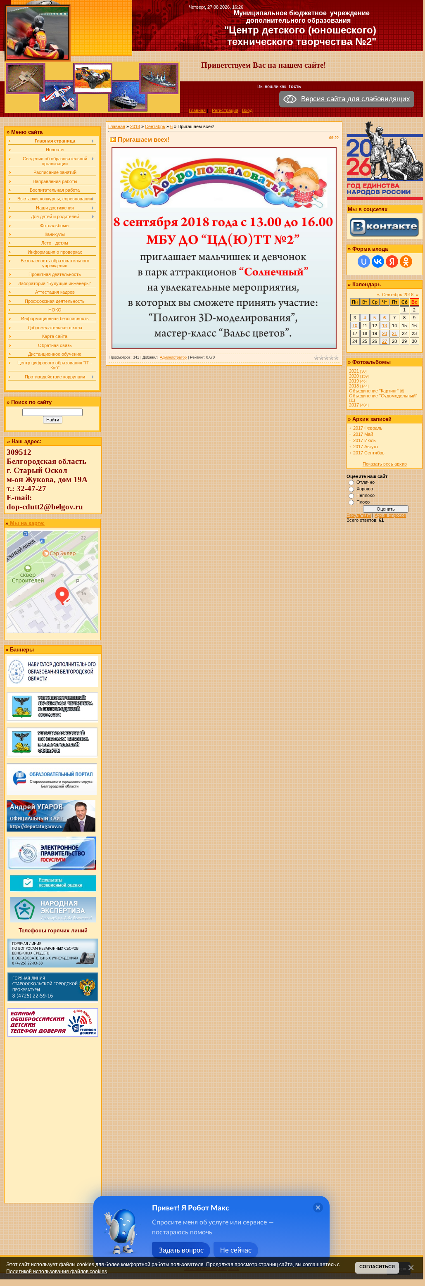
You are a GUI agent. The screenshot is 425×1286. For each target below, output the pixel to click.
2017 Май (363, 434)
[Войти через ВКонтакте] (378, 261)
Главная (197, 110)
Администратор (173, 357)
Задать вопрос (181, 1250)
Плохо (363, 501)
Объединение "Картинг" (374, 390)
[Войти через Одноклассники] (406, 261)
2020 (354, 375)
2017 (354, 404)
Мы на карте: (26, 523)
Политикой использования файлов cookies (56, 1271)
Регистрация (225, 110)
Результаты (359, 515)
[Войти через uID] (364, 261)
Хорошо (364, 488)
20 (384, 333)
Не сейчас (236, 1250)
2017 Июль (364, 440)
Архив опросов (390, 515)
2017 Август (365, 446)
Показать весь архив (385, 463)
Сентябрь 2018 (397, 294)
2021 (354, 370)
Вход (247, 110)
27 (384, 341)
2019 (354, 380)
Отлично (365, 482)
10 (354, 325)
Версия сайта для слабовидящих (355, 99)
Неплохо (365, 495)
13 (384, 325)
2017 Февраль (367, 427)
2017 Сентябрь (369, 452)
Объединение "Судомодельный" (383, 395)
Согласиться (377, 1266)
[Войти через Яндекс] (392, 261)
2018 (135, 126)
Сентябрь (155, 126)
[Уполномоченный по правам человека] (52, 720)
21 (394, 333)
